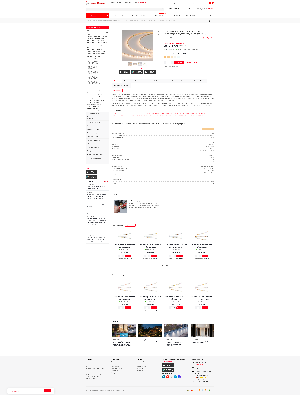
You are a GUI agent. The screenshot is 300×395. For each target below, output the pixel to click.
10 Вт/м (115, 115)
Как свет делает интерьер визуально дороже (200, 341)
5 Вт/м (158, 113)
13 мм (138, 115)
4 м (134, 113)
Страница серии (117, 90)
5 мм (167, 113)
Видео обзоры (141, 368)
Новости (113, 364)
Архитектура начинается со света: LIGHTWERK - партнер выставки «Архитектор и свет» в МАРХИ (96, 196)
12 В (133, 115)
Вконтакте (163, 376)
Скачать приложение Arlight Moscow (96, 368)
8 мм (192, 113)
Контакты (88, 362)
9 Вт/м (198, 113)
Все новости (104, 181)
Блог (112, 362)
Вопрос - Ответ (141, 364)
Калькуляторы (115, 373)
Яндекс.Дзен (171, 376)
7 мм (187, 113)
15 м (143, 115)
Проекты (88, 366)
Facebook (179, 376)
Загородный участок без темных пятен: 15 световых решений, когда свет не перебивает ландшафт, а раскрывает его (123, 343)
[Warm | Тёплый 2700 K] (165, 57)
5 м (145, 113)
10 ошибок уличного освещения (150, 341)
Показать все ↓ (116, 118)
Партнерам (89, 364)
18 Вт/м (162, 115)
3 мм (124, 113)
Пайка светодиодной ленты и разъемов (141, 201)
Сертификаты (115, 366)
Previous (126, 64)
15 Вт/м (149, 115)
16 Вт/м (156, 115)
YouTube (167, 376)
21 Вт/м (192, 115)
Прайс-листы (115, 370)
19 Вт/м (169, 115)
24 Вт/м (198, 115)
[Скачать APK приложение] (150, 72)
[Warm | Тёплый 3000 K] (169, 57)
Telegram (175, 376)
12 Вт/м (127, 115)
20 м (174, 115)
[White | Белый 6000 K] (178, 57)
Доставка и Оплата (142, 362)
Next (149, 64)
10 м (203, 113)
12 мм (121, 115)
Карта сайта (140, 370)
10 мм (208, 113)
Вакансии (114, 375)
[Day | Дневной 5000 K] (175, 57)
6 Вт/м (182, 113)
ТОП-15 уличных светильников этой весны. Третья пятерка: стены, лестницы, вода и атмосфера (175, 343)
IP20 (186, 115)
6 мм (176, 113)
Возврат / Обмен (141, 366)
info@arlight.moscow (194, 3)
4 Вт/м (139, 113)
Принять (47, 390)
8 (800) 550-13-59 (174, 8)
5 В (172, 113)
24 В (204, 115)
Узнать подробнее (15, 391)
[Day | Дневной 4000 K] (172, 57)
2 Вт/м (114, 113)
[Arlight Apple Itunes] (125, 72)
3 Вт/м (129, 113)
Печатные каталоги (116, 368)
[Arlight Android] (137, 72)
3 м (119, 113)
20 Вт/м (180, 115)
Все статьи (124, 322)
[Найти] (162, 9)
